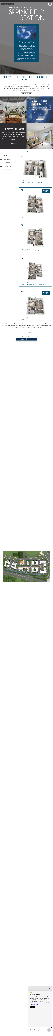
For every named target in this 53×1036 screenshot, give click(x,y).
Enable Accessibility (47, 0)
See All (39, 118)
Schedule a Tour (8, 4)
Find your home (26, 93)
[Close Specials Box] (37, 25)
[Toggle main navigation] (50, 4)
